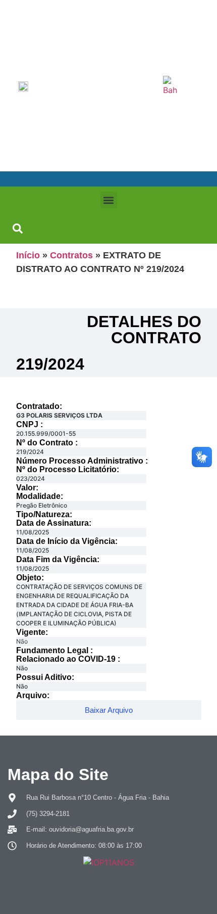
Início (28, 255)
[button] (108, 200)
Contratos (71, 255)
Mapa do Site (58, 774)
